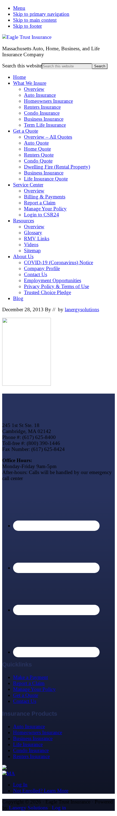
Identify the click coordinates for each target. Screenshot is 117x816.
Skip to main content (35, 20)
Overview (34, 89)
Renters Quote (39, 155)
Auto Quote (36, 143)
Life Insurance (28, 744)
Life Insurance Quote (46, 179)
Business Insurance (43, 119)
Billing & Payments (44, 197)
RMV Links (36, 238)
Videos (31, 244)
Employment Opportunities (52, 280)
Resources (23, 220)
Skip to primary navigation (41, 14)
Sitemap (32, 250)
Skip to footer (27, 26)
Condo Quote (38, 161)
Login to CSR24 (41, 214)
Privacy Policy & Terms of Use (56, 286)
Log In (20, 784)
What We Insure (29, 83)
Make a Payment (30, 677)
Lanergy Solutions (28, 808)
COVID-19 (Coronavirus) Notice (58, 262)
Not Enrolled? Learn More (40, 790)
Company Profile (42, 268)
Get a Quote (25, 131)
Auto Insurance (40, 95)
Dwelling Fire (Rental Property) (57, 167)
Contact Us (35, 274)
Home (19, 77)
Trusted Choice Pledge (47, 292)
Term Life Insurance (45, 125)
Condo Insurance (42, 113)
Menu (19, 8)
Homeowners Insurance (48, 101)
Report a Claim (40, 202)
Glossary (33, 232)
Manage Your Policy (45, 208)
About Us (23, 256)
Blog (18, 298)
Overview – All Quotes (48, 137)
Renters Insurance (42, 107)
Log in (59, 808)
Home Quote (37, 149)
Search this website (22, 65)
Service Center (28, 185)
